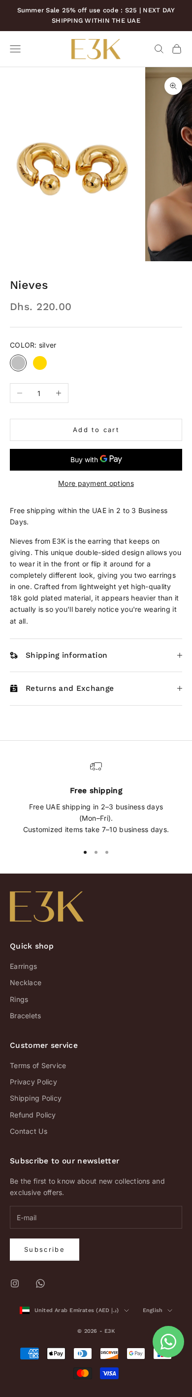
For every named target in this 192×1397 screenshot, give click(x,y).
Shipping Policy (36, 1098)
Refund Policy (33, 1115)
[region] (96, 798)
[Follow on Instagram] (15, 1283)
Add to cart (96, 430)
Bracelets (25, 1015)
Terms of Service (38, 1065)
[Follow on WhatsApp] (40, 1283)
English (153, 1310)
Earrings (23, 966)
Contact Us (28, 1131)
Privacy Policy (33, 1082)
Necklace (25, 982)
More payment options (96, 483)
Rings (19, 999)
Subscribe (44, 1249)
